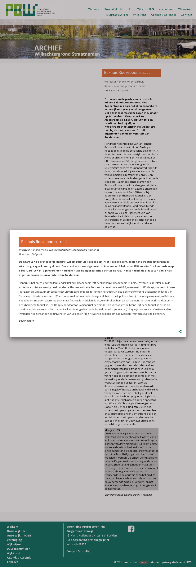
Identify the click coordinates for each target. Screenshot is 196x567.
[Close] (186, 229)
